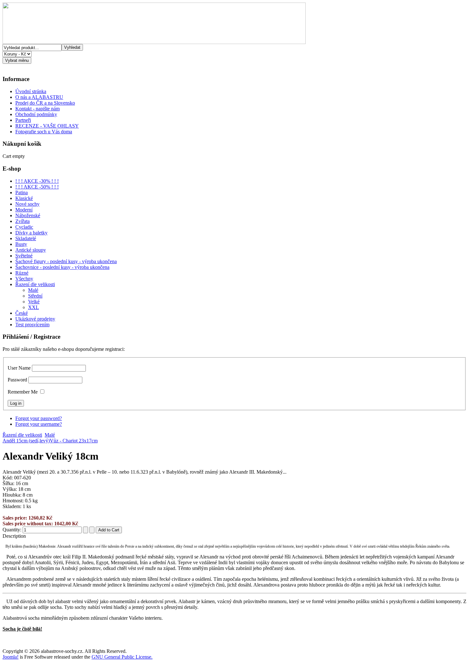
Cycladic (24, 227)
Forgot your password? (38, 418)
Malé (33, 290)
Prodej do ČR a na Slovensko (45, 103)
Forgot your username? (38, 424)
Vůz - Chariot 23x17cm (74, 440)
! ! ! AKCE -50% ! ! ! (37, 186)
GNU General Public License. (122, 657)
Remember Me (23, 392)
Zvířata (22, 221)
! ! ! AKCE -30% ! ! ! (37, 181)
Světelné (24, 255)
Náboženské (27, 215)
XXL (33, 307)
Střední (35, 296)
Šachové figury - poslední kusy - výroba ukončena (66, 261)
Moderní (24, 209)
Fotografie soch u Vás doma (43, 131)
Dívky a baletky (31, 232)
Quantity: (13, 529)
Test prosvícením (32, 324)
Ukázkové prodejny (35, 318)
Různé (21, 273)
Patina (21, 192)
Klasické (24, 198)
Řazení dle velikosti (35, 284)
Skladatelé (25, 238)
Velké (34, 301)
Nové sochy (27, 204)
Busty (21, 244)
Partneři (23, 120)
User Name (19, 368)
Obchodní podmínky (36, 114)
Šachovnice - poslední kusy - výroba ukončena (62, 267)
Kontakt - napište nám (37, 108)
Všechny (24, 278)
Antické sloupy (30, 250)
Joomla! (11, 657)
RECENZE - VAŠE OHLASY (47, 126)
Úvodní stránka (30, 91)
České (21, 313)
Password (17, 379)
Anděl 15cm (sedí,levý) (26, 440)
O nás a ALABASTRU (39, 97)
